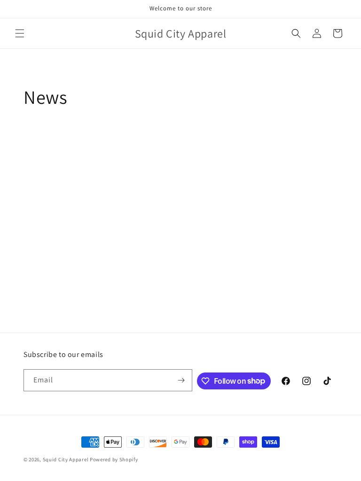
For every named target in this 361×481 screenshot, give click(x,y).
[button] (19, 33)
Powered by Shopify (114, 459)
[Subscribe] (181, 380)
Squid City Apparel (66, 459)
